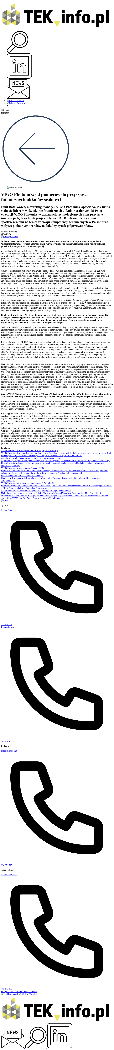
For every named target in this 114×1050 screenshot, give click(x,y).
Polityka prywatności (10, 991)
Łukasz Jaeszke (8, 627)
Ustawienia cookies (28, 991)
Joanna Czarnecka (9, 510)
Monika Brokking (9, 751)
